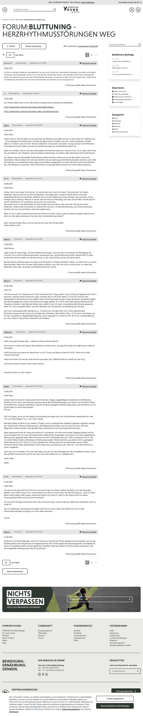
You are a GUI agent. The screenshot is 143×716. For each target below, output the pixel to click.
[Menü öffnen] (4, 9)
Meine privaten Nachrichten (123, 99)
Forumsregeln (118, 102)
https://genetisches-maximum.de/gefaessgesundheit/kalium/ (29, 107)
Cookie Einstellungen (118, 638)
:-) (4, 93)
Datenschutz (115, 635)
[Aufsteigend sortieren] (3, 55)
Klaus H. (7, 239)
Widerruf (113, 640)
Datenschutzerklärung (71, 709)
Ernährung (117, 126)
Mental (116, 129)
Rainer (6, 125)
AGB (112, 630)
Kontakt (77, 630)
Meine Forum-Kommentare (122, 97)
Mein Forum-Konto (120, 91)
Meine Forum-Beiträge (121, 94)
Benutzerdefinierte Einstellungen (115, 706)
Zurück (11, 46)
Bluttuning (19, 20)
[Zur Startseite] (71, 10)
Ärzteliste (78, 633)
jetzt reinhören (88, 2)
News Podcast (8, 638)
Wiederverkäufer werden (120, 645)
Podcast (5, 635)
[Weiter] (96, 55)
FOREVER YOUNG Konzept (13, 630)
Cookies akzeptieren (115, 698)
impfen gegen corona (119, 68)
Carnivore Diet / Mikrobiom (120, 61)
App (4, 643)
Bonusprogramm (45, 630)
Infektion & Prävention (121, 132)
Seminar (41, 635)
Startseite (5, 20)
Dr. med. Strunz (8, 633)
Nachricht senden (89, 63)
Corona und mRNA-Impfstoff (121, 74)
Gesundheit (117, 121)
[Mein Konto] (132, 10)
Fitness (116, 118)
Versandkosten (80, 635)
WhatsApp (42, 633)
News (4, 640)
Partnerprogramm (117, 643)
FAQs (76, 640)
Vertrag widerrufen (126, 691)
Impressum (13, 711)
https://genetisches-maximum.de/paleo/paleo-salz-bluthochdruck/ (31, 111)
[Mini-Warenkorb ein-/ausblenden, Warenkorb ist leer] (138, 10)
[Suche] (55, 9)
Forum (12, 20)
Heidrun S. (8, 332)
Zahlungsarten (79, 638)
